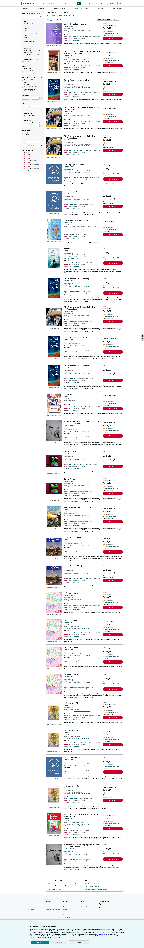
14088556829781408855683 (82, 515)
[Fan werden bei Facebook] (100, 904)
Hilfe (120, 3)
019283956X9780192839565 (82, 61)
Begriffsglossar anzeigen (92, 886)
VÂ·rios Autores (69, 425)
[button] (47, 19)
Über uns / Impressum (68, 904)
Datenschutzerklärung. (54, 937)
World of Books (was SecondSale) (78, 36)
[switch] (23, 133)
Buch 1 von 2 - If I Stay (73, 258)
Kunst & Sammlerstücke (81, 8)
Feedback (142, 337)
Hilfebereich (84, 904)
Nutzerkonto (103, 3)
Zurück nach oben (72, 897)
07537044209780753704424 (82, 402)
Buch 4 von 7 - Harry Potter (74, 517)
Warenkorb (30, 914)
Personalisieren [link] (79, 942)
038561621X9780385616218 (82, 256)
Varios (66, 250)
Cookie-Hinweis (67, 917)
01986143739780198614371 (82, 87)
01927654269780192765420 (82, 228)
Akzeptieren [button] (40, 942)
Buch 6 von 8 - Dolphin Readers (75, 825)
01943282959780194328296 (82, 32)
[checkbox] (22, 23)
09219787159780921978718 (82, 545)
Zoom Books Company (75, 291)
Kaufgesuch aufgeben (55, 889)
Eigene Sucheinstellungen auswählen (96, 889)
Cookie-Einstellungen (102, 934)
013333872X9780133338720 (82, 431)
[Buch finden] (79, 3)
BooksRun (71, 234)
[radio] (22, 71)
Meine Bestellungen (32, 912)
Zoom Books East (74, 204)
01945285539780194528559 (82, 117)
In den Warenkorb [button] (113, 38)
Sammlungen (40, 8)
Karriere (65, 909)
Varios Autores (68, 26)
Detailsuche (24, 8)
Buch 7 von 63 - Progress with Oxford (77, 229)
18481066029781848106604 (82, 601)
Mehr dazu (25, 61)
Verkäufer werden (118, 8)
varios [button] (53, 15)
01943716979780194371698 (82, 172)
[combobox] (59, 3)
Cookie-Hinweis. (73, 935)
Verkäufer (100, 8)
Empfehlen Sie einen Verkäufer (53, 909)
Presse (64, 906)
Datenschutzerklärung (68, 912)
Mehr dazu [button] (25, 171)
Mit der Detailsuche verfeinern (67, 15)
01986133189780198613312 (82, 765)
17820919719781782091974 (82, 711)
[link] (120, 19)
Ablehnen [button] (59, 942)
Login (96, 3)
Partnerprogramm (50, 906)
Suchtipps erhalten (90, 884)
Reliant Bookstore (74, 830)
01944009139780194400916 (82, 824)
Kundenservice (84, 906)
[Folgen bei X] (100, 908)
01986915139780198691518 (82, 459)
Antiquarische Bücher (59, 8)
